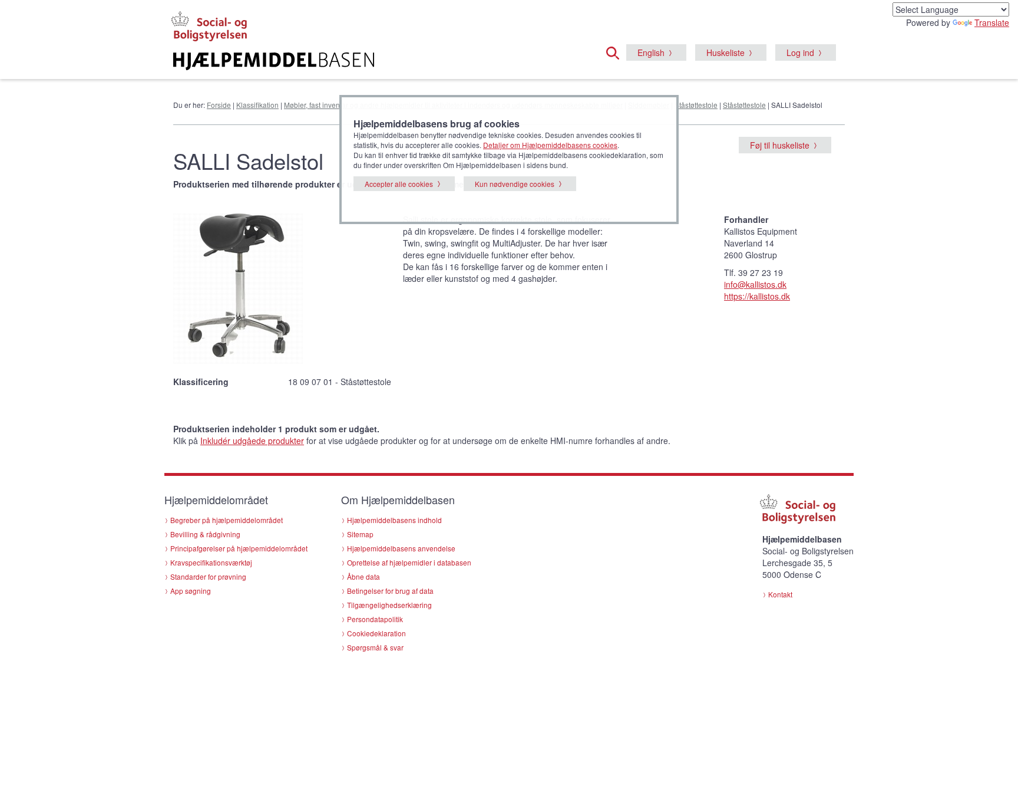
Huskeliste (725, 52)
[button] (616, 51)
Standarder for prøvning (208, 576)
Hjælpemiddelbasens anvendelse (401, 548)
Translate (991, 22)
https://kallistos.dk (757, 296)
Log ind (800, 52)
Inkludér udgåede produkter (252, 440)
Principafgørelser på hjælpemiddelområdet (239, 548)
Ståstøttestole (696, 105)
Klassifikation (257, 105)
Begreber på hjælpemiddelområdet (226, 520)
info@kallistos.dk (755, 284)
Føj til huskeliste (779, 145)
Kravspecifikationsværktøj (211, 562)
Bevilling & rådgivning (205, 534)
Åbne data (363, 576)
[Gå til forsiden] (365, 61)
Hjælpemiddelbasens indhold (394, 520)
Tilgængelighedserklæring (389, 605)
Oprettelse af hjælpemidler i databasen (409, 562)
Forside (219, 105)
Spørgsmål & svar (375, 647)
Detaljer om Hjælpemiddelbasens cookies (550, 145)
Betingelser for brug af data (390, 591)
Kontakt (780, 594)
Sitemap (360, 534)
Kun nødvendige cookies (514, 184)
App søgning (190, 591)
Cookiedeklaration (376, 633)
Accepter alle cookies (399, 184)
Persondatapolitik (375, 619)
